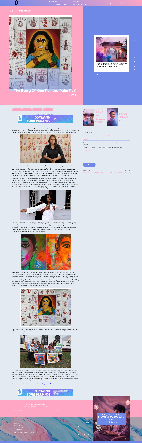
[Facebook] (75, 435)
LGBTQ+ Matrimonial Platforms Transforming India (111, 417)
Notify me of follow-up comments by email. (94, 147)
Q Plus (74, 98)
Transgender (25, 11)
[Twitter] (84, 435)
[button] (122, 3)
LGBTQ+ (13, 11)
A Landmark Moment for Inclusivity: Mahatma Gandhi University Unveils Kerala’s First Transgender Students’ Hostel (111, 65)
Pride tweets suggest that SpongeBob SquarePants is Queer (93, 174)
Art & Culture (111, 422)
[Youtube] (88, 435)
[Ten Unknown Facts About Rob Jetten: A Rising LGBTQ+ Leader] (112, 117)
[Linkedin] (81, 435)
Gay (120, 120)
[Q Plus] (16, 2)
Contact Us (53, 1)
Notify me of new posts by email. (114, 147)
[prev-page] (95, 74)
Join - (56, 410)
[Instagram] (78, 435)
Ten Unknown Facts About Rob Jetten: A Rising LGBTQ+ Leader (123, 116)
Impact (98, 67)
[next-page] (97, 74)
